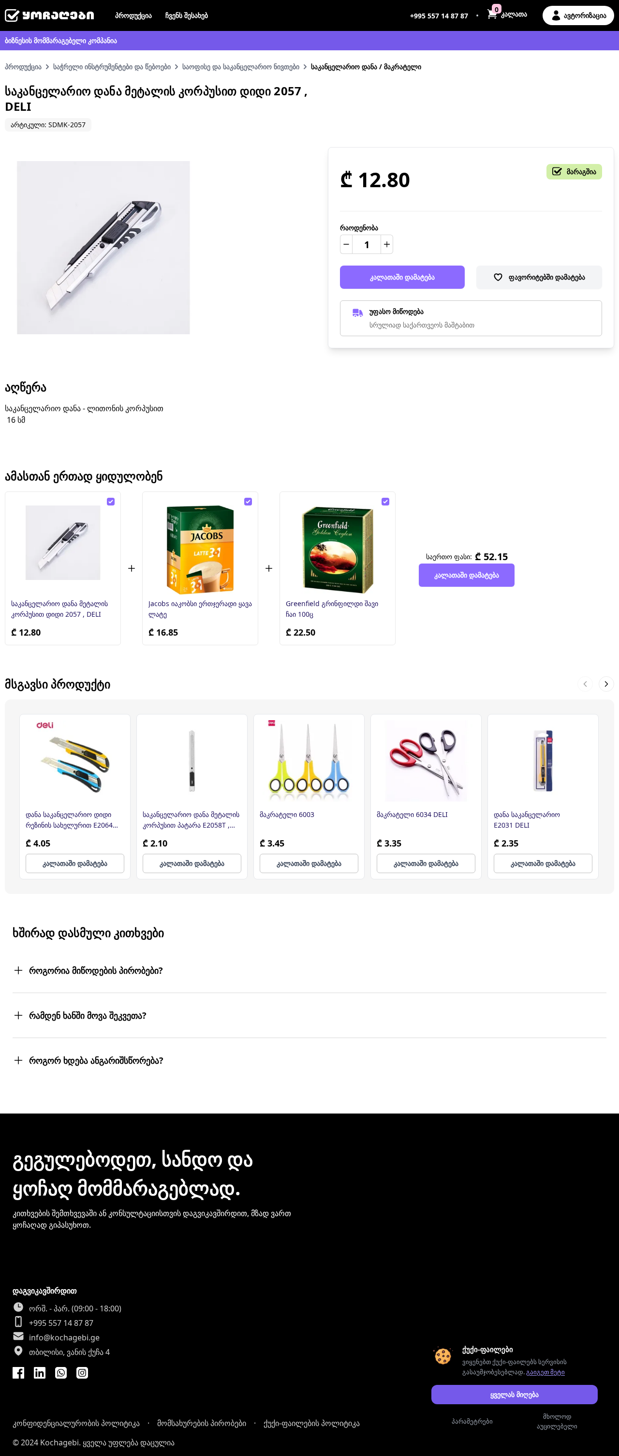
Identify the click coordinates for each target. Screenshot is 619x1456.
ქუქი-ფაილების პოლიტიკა (312, 1423)
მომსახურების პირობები (201, 1423)
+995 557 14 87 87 (439, 15)
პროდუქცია (133, 15)
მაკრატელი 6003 (287, 814)
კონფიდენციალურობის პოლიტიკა (76, 1423)
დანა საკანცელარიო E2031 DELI (527, 820)
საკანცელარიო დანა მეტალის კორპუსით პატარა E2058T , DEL (191, 820)
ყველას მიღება (514, 1394)
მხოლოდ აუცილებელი (557, 1421)
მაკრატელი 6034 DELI (412, 814)
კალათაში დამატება (402, 277)
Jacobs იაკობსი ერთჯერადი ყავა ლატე (200, 609)
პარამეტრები (472, 1421)
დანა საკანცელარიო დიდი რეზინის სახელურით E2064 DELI (69, 820)
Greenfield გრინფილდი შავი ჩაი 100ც (332, 609)
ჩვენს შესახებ (186, 15)
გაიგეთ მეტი (545, 1371)
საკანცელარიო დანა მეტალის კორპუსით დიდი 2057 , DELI (59, 609)
